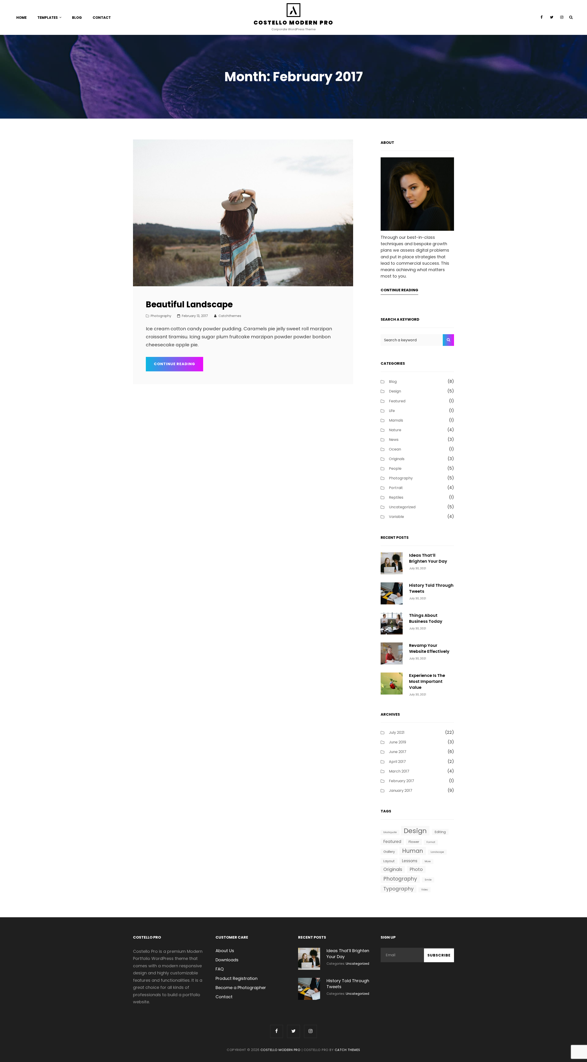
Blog (77, 17)
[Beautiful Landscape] (243, 212)
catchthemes (230, 316)
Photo (416, 869)
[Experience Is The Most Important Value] (392, 683)
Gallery (389, 851)
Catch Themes (347, 1050)
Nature (395, 430)
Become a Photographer (241, 987)
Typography (398, 888)
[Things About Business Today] (392, 623)
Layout (389, 861)
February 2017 (401, 781)
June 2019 (397, 742)
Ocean (395, 449)
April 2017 (397, 761)
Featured (397, 401)
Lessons (409, 861)
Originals (396, 458)
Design (395, 391)
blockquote (390, 832)
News (394, 439)
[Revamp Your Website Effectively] (392, 653)
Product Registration (237, 978)
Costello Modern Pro (293, 22)
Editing (440, 832)
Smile (428, 879)
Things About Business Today (425, 618)
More (428, 861)
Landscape (437, 852)
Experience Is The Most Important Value (427, 681)
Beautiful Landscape (189, 304)
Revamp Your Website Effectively (429, 648)
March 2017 (399, 771)
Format (430, 842)
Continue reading (178, 366)
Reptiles (396, 497)
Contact (102, 17)
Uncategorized (402, 507)
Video (424, 889)
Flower (414, 842)
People (395, 468)
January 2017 (400, 790)
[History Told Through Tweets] (392, 593)
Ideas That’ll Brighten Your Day (428, 558)
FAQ (220, 969)
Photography (161, 316)
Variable (396, 516)
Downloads (227, 960)
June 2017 (397, 751)
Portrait (396, 487)
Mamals (396, 420)
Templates (47, 17)
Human (412, 851)
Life (392, 410)
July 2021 (396, 732)
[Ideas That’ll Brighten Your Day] (392, 563)
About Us (225, 951)
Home (21, 17)
